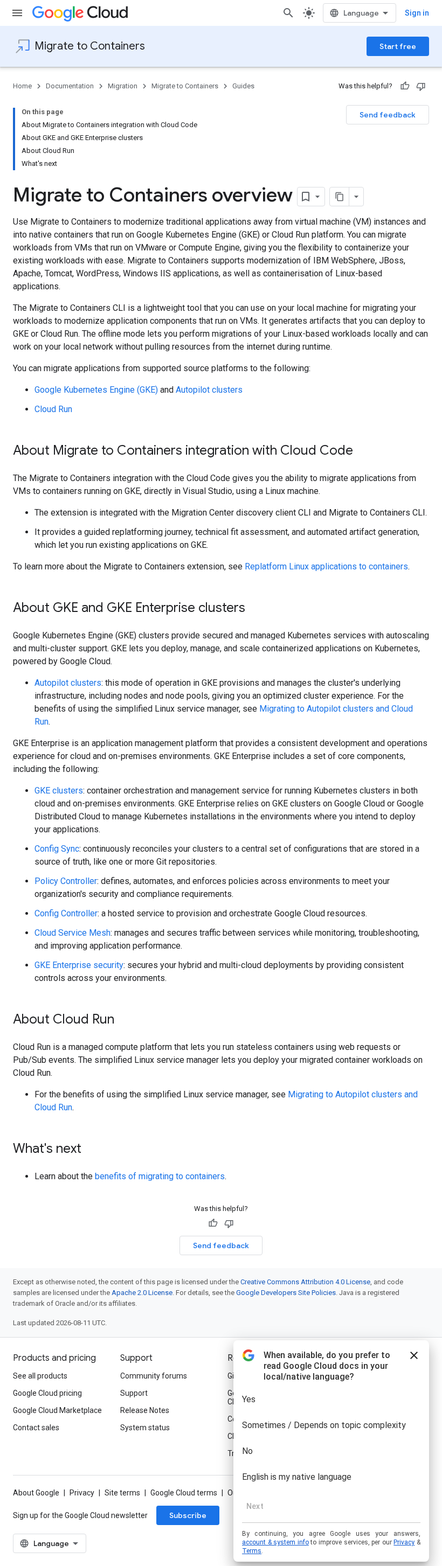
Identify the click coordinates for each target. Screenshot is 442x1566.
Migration (122, 86)
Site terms (122, 1492)
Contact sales (36, 1427)
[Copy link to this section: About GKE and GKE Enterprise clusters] (256, 608)
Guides (243, 86)
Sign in (417, 13)
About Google (36, 1492)
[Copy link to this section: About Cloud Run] (125, 1020)
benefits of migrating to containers (160, 1176)
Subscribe (187, 1515)
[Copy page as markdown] (339, 196)
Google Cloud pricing (47, 1393)
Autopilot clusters (209, 390)
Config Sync (56, 849)
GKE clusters (58, 790)
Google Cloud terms (183, 1492)
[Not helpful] (421, 86)
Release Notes (144, 1410)
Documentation (70, 86)
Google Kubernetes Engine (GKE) (96, 390)
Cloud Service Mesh (72, 933)
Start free (397, 46)
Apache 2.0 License (142, 1293)
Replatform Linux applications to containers (326, 566)
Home (22, 86)
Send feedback (388, 115)
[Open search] (288, 12)
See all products (40, 1376)
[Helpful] (405, 86)
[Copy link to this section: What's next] (92, 1149)
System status (145, 1427)
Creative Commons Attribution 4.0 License (305, 1282)
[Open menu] (17, 13)
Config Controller (66, 913)
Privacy (82, 1492)
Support (134, 1393)
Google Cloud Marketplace (57, 1410)
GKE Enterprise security (78, 965)
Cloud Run (53, 409)
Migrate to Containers (89, 46)
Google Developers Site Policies (286, 1293)
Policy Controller (65, 881)
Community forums (153, 1376)
